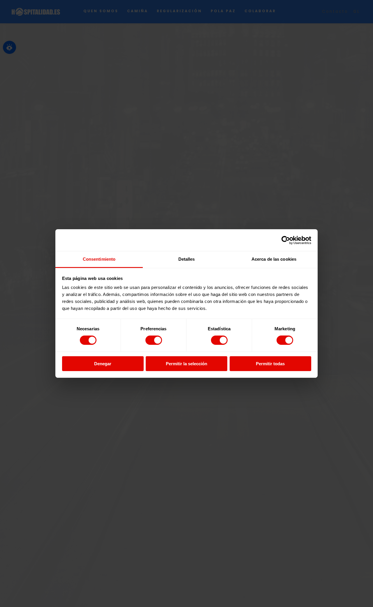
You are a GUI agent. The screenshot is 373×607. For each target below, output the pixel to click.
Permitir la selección (186, 363)
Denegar (102, 363)
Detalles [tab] (186, 259)
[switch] (153, 340)
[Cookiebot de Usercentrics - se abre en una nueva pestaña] (285, 240)
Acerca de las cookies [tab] (273, 259)
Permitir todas (270, 363)
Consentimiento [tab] (99, 259)
